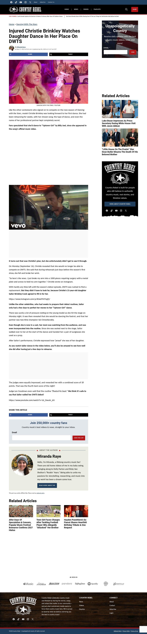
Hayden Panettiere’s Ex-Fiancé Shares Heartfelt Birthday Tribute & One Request (75, 523)
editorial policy (40, 493)
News (76, 9)
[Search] (126, 9)
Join (132, 52)
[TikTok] (111, 210)
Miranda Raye (21, 47)
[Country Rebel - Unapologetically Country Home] (25, 9)
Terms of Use (134, 631)
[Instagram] (121, 210)
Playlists (97, 9)
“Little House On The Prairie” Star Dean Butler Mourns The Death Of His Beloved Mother (120, 152)
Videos (86, 9)
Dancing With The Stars (26, 24)
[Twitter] (125, 210)
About (112, 602)
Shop (135, 9)
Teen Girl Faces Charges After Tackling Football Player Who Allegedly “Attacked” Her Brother (48, 523)
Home (67, 9)
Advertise (113, 609)
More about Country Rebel (120, 204)
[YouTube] (116, 210)
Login (111, 613)
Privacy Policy (126, 631)
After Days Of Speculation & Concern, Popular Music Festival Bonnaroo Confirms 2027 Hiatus (21, 524)
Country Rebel (86, 598)
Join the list (79, 438)
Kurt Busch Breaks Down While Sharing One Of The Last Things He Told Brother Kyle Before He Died (92, 16)
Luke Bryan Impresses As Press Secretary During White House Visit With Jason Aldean (118, 123)
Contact (112, 605)
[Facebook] (106, 210)
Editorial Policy (117, 631)
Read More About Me (47, 485)
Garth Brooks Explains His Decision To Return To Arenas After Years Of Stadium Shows (40, 16)
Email (14, 432)
